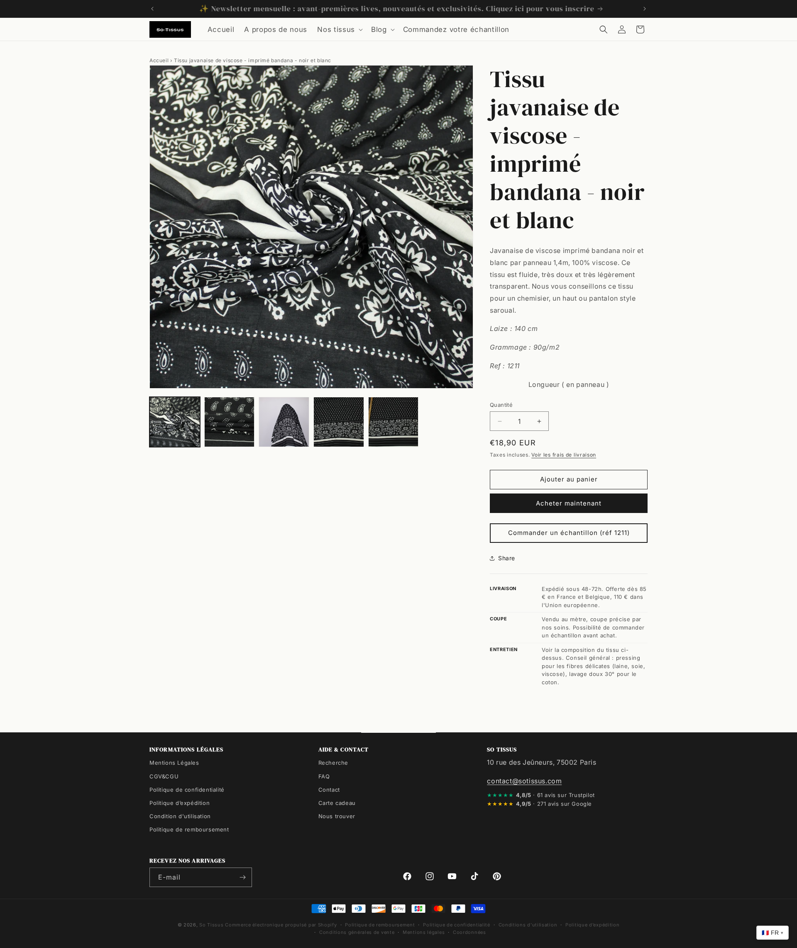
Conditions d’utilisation (528, 925)
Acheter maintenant (568, 503)
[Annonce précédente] (152, 9)
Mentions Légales (174, 762)
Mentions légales (424, 932)
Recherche (333, 762)
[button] (339, 29)
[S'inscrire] (242, 877)
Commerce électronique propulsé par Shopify (281, 925)
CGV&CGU (163, 776)
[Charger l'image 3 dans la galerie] (284, 422)
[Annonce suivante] (645, 9)
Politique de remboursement (189, 829)
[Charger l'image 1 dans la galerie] (174, 422)
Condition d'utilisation (180, 815)
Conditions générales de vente (356, 932)
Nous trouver (336, 815)
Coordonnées (469, 932)
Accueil (159, 60)
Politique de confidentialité (187, 789)
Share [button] (506, 558)
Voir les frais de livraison (563, 455)
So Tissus (212, 925)
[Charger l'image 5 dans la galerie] (393, 422)
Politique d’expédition (179, 802)
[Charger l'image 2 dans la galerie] (229, 422)
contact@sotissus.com (524, 780)
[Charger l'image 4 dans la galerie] (338, 422)
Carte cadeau (337, 802)
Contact (329, 789)
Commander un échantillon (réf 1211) (569, 533)
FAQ (324, 776)
